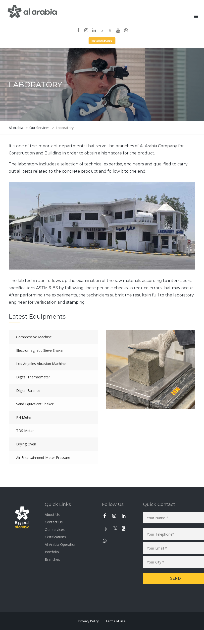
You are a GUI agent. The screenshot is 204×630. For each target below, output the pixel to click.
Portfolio (52, 552)
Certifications (55, 537)
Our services (55, 529)
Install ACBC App (102, 40)
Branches (52, 559)
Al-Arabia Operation (60, 544)
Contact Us (54, 522)
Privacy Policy (88, 621)
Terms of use (116, 621)
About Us (52, 514)
